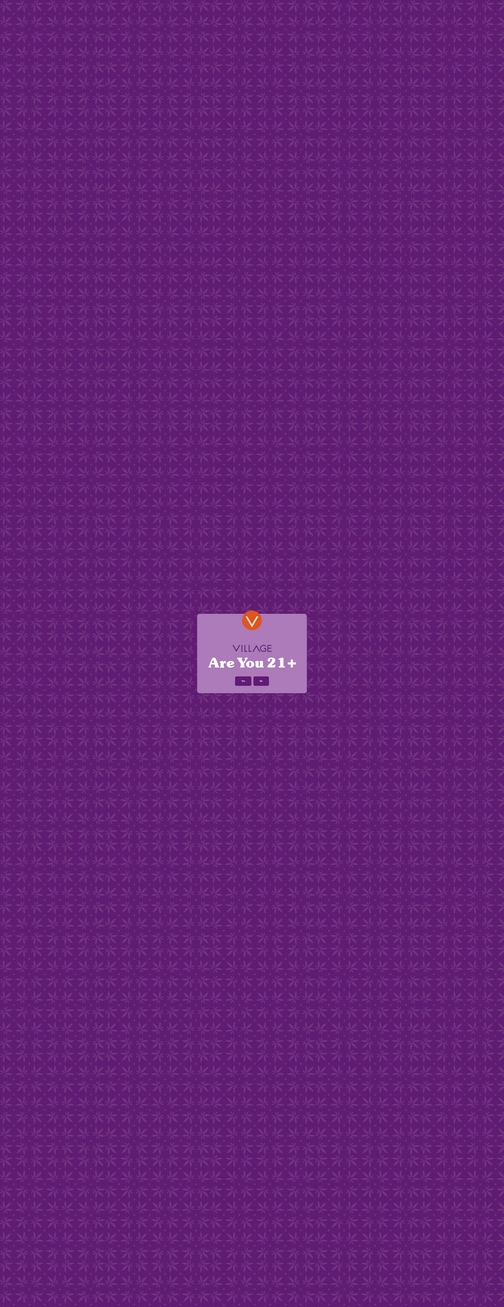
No (261, 681)
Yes (243, 681)
